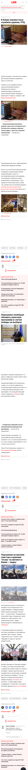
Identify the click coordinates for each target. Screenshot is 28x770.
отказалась (16, 679)
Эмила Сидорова (6, 459)
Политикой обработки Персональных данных (11, 7)
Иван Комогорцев (7, 219)
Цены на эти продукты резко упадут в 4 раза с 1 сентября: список (13, 540)
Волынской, (5, 189)
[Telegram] (10, 257)
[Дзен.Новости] (2, 257)
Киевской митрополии (8, 98)
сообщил (16, 394)
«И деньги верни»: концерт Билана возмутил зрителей (11, 546)
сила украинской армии (8, 450)
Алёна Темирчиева (7, 693)
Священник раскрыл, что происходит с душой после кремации (12, 295)
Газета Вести (11, 602)
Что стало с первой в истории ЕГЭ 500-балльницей (12, 306)
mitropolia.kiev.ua (8, 46)
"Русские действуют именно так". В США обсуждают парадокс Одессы (13, 284)
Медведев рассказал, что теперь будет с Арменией (13, 300)
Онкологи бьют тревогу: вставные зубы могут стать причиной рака (13, 520)
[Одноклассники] (17, 257)
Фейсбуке (5, 625)
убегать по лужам (20, 686)
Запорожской (13, 189)
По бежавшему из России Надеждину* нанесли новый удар (12, 289)
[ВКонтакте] (13, 257)
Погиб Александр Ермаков (9, 279)
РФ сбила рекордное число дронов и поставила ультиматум (12, 749)
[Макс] (6, 257)
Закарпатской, (16, 187)
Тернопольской (6, 187)
